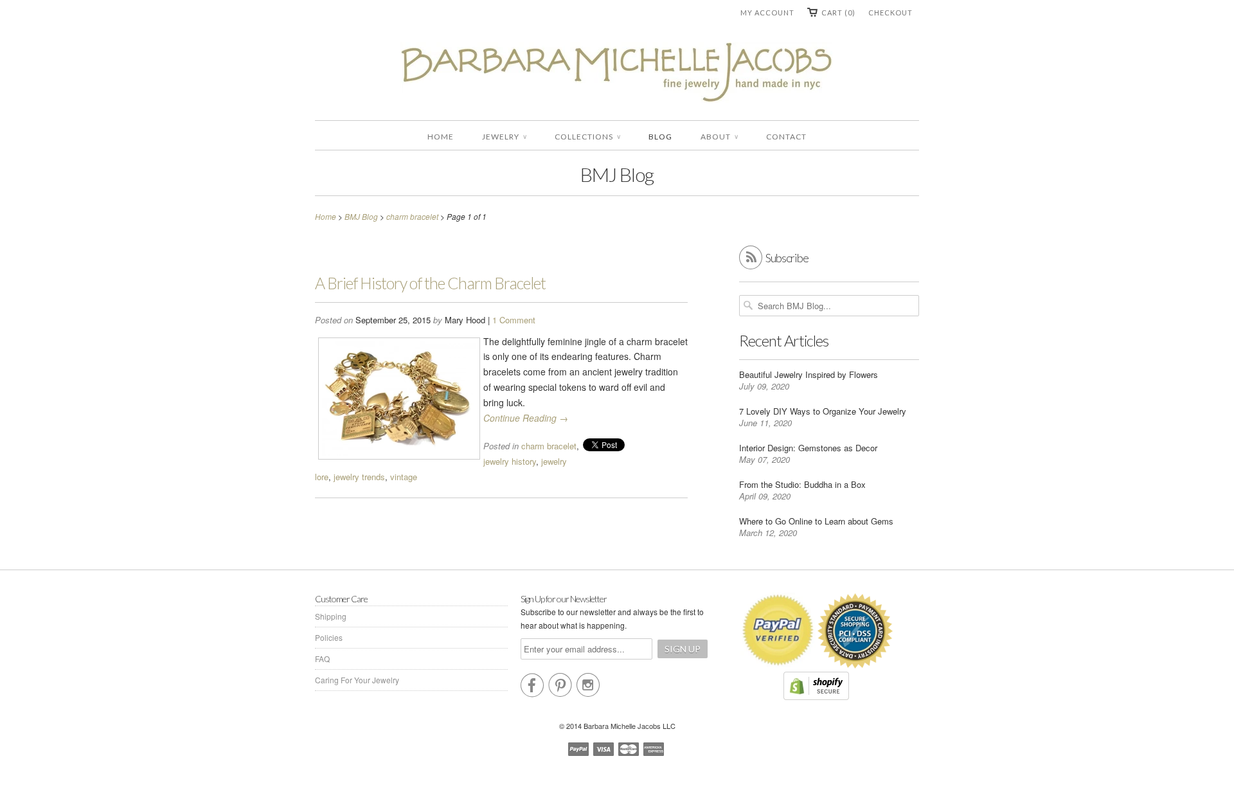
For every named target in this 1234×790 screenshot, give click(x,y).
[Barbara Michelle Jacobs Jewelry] (617, 74)
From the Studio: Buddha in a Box (802, 484)
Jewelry (504, 136)
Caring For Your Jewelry (357, 679)
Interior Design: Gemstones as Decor (808, 448)
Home (440, 136)
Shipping (330, 616)
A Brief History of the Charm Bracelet (430, 282)
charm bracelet (549, 446)
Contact (786, 136)
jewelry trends (359, 477)
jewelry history (509, 461)
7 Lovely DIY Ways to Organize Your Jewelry (822, 411)
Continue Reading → (525, 417)
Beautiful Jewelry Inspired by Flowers (808, 374)
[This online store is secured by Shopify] (816, 696)
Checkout (890, 12)
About (719, 136)
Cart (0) (838, 12)
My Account (767, 12)
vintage (403, 477)
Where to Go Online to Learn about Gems (816, 521)
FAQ (322, 658)
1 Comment (513, 320)
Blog (660, 136)
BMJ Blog (617, 174)
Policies (329, 637)
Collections (587, 136)
